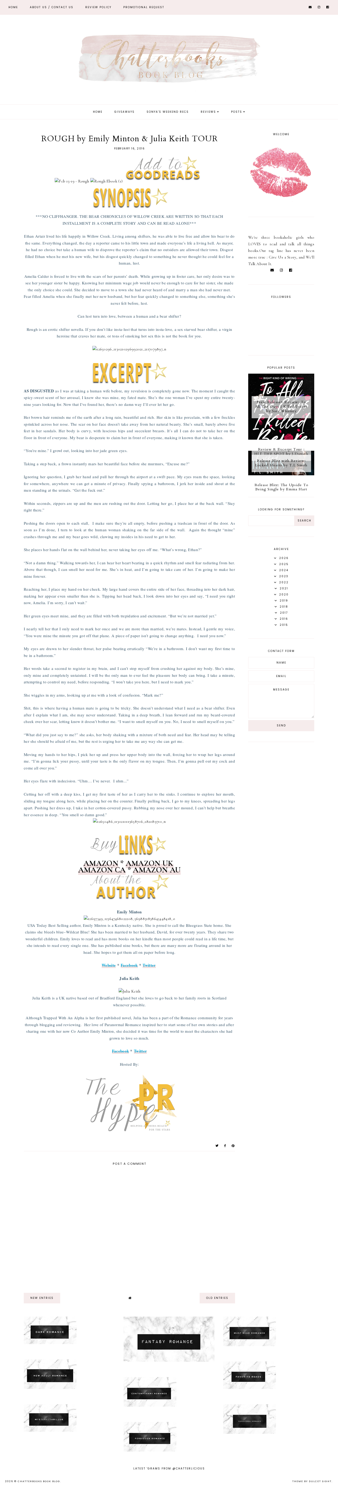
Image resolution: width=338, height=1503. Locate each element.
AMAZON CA (102, 870)
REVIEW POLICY (98, 7)
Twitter (149, 965)
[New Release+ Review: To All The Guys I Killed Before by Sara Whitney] (281, 438)
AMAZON (100, 863)
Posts (236, 112)
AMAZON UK (149, 863)
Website (109, 965)
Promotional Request (143, 7)
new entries (42, 1298)
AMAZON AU (157, 870)
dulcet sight (320, 1481)
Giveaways (124, 112)
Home (13, 7)
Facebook (129, 965)
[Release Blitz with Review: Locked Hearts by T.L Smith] (281, 474)
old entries (217, 1298)
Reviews (208, 112)
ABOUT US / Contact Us (51, 7)
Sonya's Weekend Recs (168, 112)
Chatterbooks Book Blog (39, 1481)
